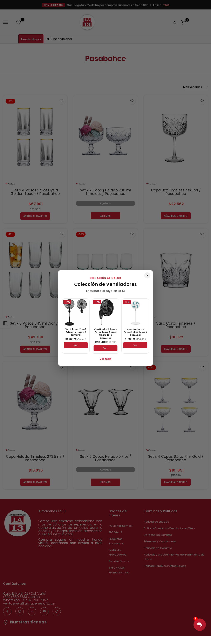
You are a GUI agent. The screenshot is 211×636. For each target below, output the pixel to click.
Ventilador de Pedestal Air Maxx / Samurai (135, 332)
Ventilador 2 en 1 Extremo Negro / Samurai (75, 332)
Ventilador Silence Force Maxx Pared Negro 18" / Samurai (105, 333)
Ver (76, 345)
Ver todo (105, 359)
